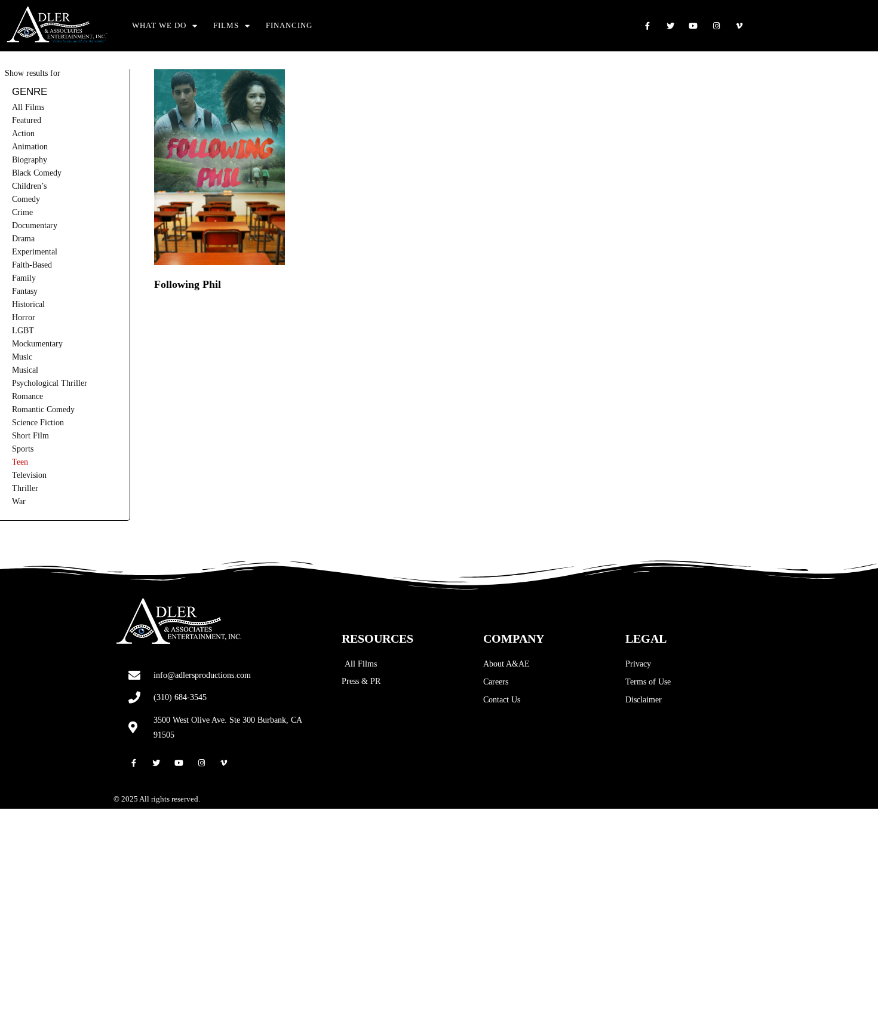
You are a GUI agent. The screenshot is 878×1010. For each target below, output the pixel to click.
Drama (23, 238)
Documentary (34, 225)
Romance (27, 396)
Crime (22, 212)
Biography (29, 159)
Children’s (29, 186)
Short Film (30, 435)
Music (22, 356)
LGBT (23, 330)
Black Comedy (37, 172)
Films (226, 25)
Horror (23, 317)
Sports (22, 448)
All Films (28, 107)
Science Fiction (38, 422)
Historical (28, 304)
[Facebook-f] (647, 26)
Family (24, 278)
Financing (289, 25)
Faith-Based (32, 264)
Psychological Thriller (49, 383)
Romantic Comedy (43, 409)
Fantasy (25, 291)
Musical (25, 370)
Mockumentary (37, 343)
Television (29, 475)
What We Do (159, 25)
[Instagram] (716, 26)
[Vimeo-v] (739, 26)
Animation (30, 146)
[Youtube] (693, 26)
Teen (20, 462)
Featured (26, 120)
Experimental (34, 251)
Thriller (25, 488)
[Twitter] (670, 26)
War (19, 501)
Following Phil (187, 284)
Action (23, 133)
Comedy (26, 199)
